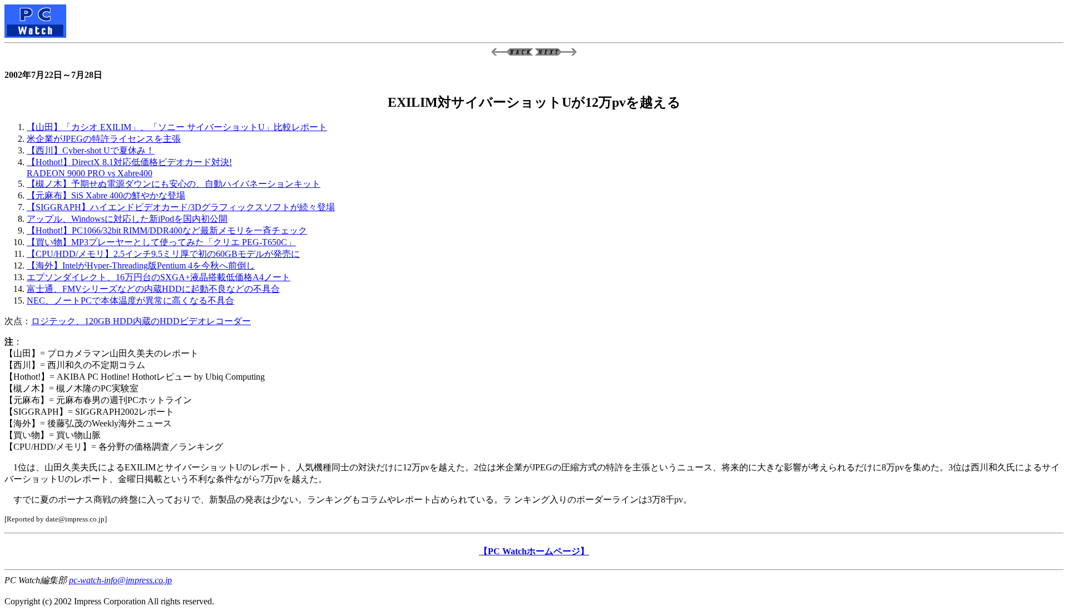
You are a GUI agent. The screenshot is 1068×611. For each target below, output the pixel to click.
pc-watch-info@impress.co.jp (120, 580)
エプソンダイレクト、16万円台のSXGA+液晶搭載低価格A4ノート (158, 277)
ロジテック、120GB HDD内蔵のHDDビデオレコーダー (141, 321)
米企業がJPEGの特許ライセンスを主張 (104, 138)
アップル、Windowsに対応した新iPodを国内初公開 (127, 218)
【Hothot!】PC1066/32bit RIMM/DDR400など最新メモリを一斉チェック (167, 230)
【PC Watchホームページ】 (534, 551)
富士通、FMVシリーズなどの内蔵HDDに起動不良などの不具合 (153, 289)
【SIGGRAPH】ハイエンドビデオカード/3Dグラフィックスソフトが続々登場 (181, 207)
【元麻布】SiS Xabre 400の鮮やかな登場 (106, 195)
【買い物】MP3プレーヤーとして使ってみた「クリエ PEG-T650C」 (161, 242)
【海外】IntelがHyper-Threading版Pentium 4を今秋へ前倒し (141, 265)
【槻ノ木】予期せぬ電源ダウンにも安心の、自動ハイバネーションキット (173, 183)
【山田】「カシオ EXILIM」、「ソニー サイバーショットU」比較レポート (177, 127)
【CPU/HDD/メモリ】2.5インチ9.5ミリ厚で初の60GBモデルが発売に (163, 254)
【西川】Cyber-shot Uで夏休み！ (91, 150)
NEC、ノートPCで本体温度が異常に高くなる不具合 (130, 300)
